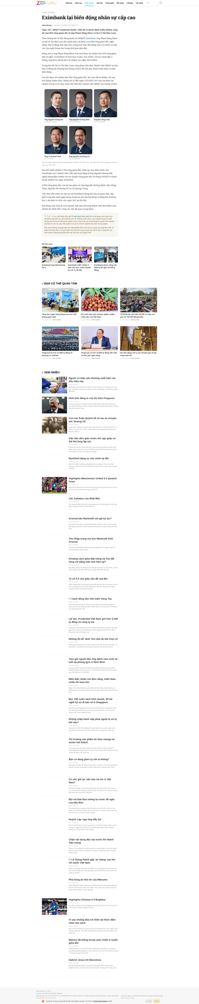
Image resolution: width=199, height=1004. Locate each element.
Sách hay (78, 3)
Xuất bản (68, 3)
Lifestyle (129, 3)
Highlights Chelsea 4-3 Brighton (87, 899)
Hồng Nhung (46, 25)
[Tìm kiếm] (161, 3)
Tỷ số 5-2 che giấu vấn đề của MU (88, 578)
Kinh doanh (89, 3)
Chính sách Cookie (100, 1001)
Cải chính (139, 3)
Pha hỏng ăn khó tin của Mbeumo (88, 879)
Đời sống (120, 3)
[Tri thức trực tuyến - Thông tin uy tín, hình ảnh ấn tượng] (46, 3)
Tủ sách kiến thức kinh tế (81, 216)
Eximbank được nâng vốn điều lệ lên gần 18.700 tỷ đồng (105, 267)
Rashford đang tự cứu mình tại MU (89, 458)
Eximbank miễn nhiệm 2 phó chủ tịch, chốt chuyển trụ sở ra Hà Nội (79, 267)
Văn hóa (99, 3)
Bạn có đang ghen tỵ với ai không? (89, 759)
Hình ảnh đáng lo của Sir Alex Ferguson (92, 398)
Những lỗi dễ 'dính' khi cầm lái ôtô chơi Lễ (93, 639)
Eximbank (90, 38)
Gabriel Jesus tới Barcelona (85, 960)
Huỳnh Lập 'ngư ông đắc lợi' (85, 819)
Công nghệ (109, 3)
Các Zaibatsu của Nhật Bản (84, 498)
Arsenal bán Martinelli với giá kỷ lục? (90, 518)
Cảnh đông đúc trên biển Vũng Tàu (92, 599)
